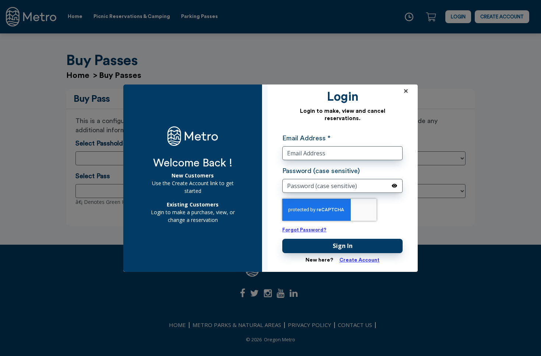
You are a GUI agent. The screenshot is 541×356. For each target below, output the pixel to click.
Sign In (343, 246)
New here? (319, 260)
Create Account (359, 260)
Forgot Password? (304, 229)
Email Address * (306, 138)
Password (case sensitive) (321, 171)
